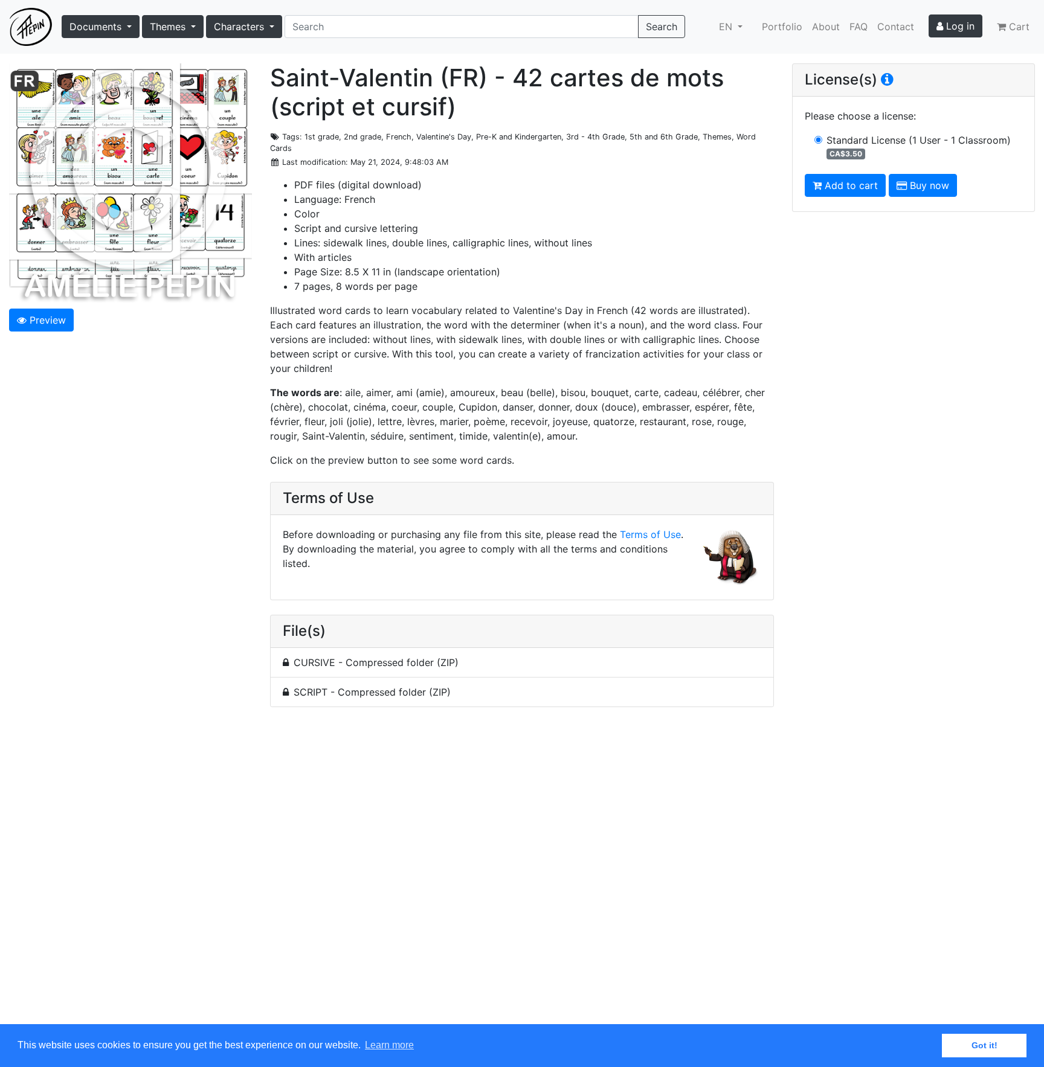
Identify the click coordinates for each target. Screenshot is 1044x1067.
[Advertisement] (522, 873)
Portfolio (782, 27)
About (826, 27)
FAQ (858, 27)
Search (661, 27)
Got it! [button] (984, 1045)
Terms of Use (650, 534)
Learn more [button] (389, 1045)
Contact (895, 27)
